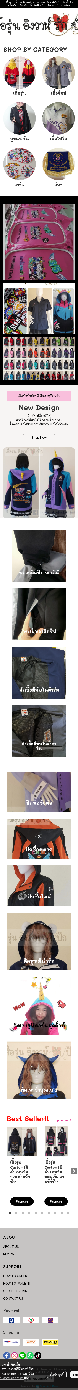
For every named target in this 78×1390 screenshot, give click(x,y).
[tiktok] (37, 1355)
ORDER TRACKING (16, 1291)
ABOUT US (11, 1246)
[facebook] (6, 1355)
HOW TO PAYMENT (17, 1283)
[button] (73, 25)
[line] (22, 1355)
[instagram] (14, 1355)
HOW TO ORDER (15, 1276)
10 (68, 1213)
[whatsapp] (30, 1355)
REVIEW (8, 1254)
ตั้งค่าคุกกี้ (57, 1375)
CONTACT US (13, 1298)
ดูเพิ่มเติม (63, 1120)
